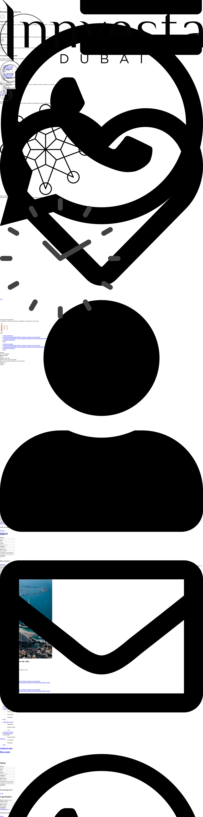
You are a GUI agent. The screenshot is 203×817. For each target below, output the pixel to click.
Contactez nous (4, 533)
